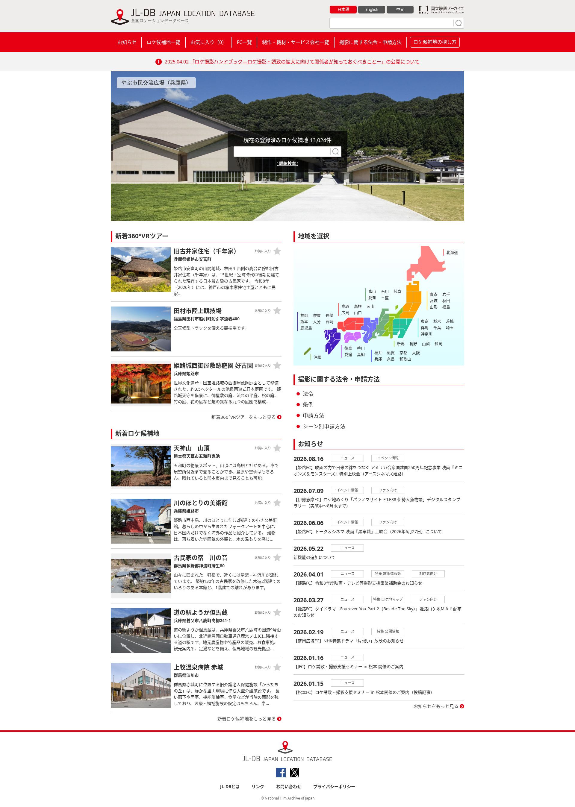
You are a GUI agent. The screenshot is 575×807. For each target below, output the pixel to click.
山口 (358, 312)
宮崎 (329, 321)
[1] (458, 23)
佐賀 (317, 315)
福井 (378, 352)
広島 (345, 312)
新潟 (401, 343)
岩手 (446, 294)
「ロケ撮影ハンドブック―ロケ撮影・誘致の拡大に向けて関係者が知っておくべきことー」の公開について (305, 61)
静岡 (438, 343)
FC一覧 (244, 42)
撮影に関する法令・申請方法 (370, 42)
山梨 (426, 343)
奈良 (391, 359)
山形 (434, 307)
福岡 (304, 315)
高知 (361, 354)
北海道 (452, 252)
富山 (372, 291)
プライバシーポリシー (334, 786)
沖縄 (317, 357)
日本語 (343, 9)
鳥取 (345, 306)
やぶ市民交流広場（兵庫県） (156, 82)
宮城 (434, 300)
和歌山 (405, 359)
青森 (434, 294)
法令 (308, 393)
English (371, 9)
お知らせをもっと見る (436, 706)
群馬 (425, 327)
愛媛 (348, 354)
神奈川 (426, 333)
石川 (385, 291)
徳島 (348, 348)
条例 (308, 404)
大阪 (416, 352)
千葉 (437, 327)
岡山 (370, 306)
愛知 (372, 297)
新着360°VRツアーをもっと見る (243, 417)
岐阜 (397, 291)
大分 (317, 321)
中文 (400, 9)
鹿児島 (306, 327)
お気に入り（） (208, 42)
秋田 (446, 300)
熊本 (304, 321)
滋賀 (391, 352)
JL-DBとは (230, 786)
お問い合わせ (288, 786)
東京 (425, 321)
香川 (361, 348)
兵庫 (378, 359)
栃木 (437, 321)
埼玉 (450, 327)
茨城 (450, 321)
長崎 (329, 315)
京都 (403, 352)
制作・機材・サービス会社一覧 (295, 42)
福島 (446, 307)
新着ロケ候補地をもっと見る (246, 719)
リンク (258, 786)
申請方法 (313, 415)
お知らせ (127, 42)
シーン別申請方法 (324, 426)
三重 (385, 297)
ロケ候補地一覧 (163, 42)
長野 (413, 343)
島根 (358, 306)
